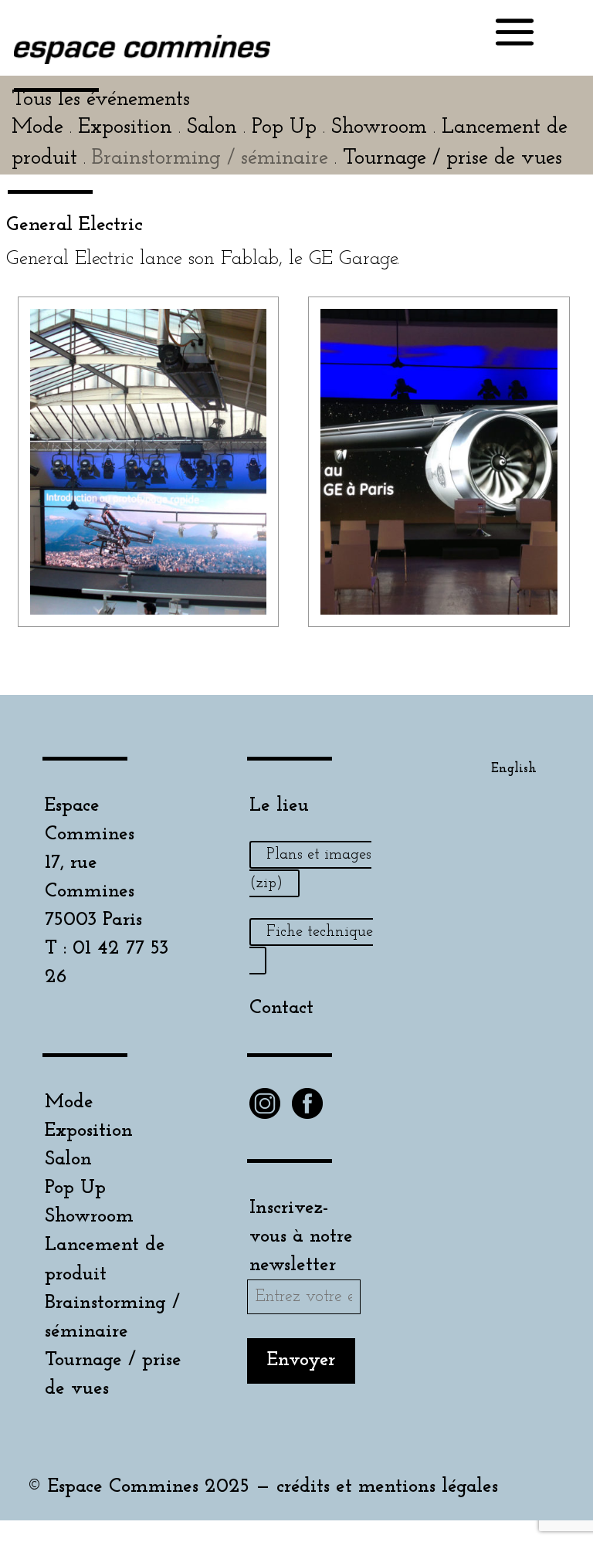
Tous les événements (101, 99)
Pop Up (75, 1188)
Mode (69, 1102)
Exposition (89, 1130)
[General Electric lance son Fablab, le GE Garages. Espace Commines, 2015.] (148, 614)
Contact (281, 1008)
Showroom (89, 1216)
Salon (68, 1159)
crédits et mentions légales (387, 1486)
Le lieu (279, 805)
